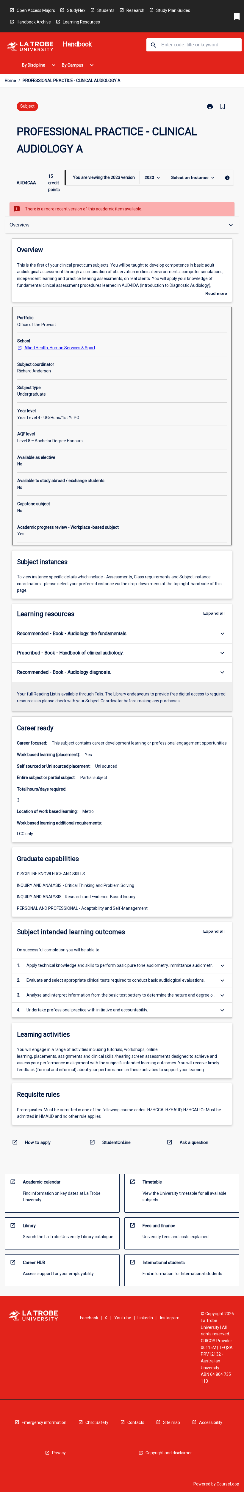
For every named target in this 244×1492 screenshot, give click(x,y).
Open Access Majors (36, 10)
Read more (216, 294)
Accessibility (210, 1422)
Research (135, 10)
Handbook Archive (34, 22)
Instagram (169, 1317)
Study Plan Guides (173, 10)
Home (10, 80)
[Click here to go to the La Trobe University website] (30, 47)
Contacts (135, 1422)
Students (106, 10)
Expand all (214, 613)
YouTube (122, 1317)
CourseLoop (228, 1484)
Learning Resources (81, 22)
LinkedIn (145, 1317)
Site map (171, 1422)
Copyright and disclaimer (169, 1452)
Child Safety (96, 1422)
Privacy (59, 1452)
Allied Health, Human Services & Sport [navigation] (59, 347)
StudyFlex (76, 10)
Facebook (89, 1317)
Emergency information (44, 1422)
